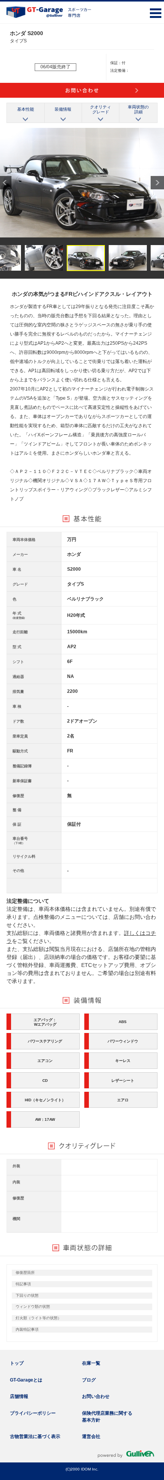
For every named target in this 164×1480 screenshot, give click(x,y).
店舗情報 (19, 1396)
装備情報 (63, 109)
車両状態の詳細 (138, 109)
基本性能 (25, 109)
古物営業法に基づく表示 (35, 1436)
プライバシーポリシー (33, 1413)
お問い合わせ (95, 1396)
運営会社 (91, 1436)
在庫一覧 (91, 1363)
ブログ (89, 1380)
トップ (17, 1363)
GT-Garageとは (26, 1380)
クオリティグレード (100, 109)
